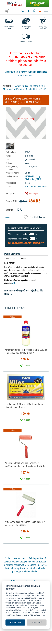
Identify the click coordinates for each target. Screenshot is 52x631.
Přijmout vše (15, 622)
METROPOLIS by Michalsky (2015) (33, 178)
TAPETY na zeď (21, 85)
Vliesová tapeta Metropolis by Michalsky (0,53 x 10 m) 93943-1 (24, 87)
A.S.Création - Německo (36, 186)
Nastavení (36, 622)
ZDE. (14, 283)
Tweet (8, 217)
